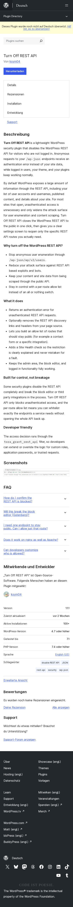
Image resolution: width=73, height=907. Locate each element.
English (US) (62, 654)
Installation (14, 103)
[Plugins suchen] (41, 40)
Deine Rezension (15, 707)
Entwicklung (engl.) (16, 805)
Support (12, 122)
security (52, 670)
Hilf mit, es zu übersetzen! (47, 27)
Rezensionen (15, 94)
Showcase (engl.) (49, 761)
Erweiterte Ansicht (15, 680)
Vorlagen (44, 780)
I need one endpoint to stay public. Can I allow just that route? (26, 526)
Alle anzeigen (60, 707)
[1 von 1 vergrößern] (64, 473)
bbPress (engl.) (15, 835)
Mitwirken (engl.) (49, 792)
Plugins (42, 774)
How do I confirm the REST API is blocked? (18, 499)
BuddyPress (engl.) (18, 842)
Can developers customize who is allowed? (21, 551)
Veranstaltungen (48, 798)
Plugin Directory (13, 16)
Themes (43, 768)
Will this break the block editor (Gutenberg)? (19, 513)
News (7, 768)
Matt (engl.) (13, 829)
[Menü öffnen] (67, 5)
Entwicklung (15, 112)
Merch (44, 811)
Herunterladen (15, 71)
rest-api (41, 670)
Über (7, 761)
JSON (65, 662)
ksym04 (15, 61)
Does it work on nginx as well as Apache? (31, 540)
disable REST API (50, 662)
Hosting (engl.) (13, 774)
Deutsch (17, 858)
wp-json (63, 670)
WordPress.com (16, 823)
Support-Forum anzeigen (20, 739)
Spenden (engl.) (50, 805)
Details (11, 85)
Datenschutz (12, 780)
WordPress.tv (14, 811)
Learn (7, 792)
